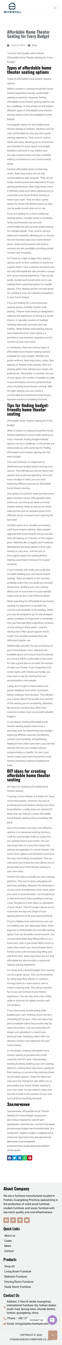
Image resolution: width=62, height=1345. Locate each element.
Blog (34, 45)
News (7, 1246)
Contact (9, 1251)
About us (9, 1235)
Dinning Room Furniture (18, 1281)
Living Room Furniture (17, 1271)
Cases (8, 1240)
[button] (9, 1157)
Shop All (9, 1266)
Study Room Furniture (17, 1286)
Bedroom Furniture (15, 1276)
